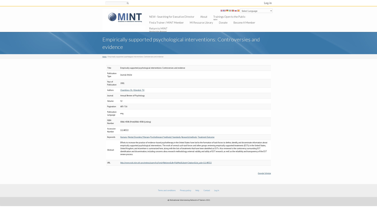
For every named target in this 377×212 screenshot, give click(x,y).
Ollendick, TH (138, 90)
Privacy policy (185, 190)
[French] (224, 11)
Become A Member (244, 22)
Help (197, 190)
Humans (123, 137)
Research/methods (189, 137)
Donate (223, 22)
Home (104, 57)
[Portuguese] (233, 11)
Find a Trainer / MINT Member (166, 22)
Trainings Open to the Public (229, 16)
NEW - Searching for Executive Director (171, 16)
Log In (216, 190)
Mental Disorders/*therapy (138, 137)
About (203, 16)
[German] (227, 11)
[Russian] (235, 11)
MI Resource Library (201, 22)
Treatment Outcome (206, 137)
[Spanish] (238, 11)
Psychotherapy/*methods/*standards (165, 137)
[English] (221, 11)
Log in (268, 3)
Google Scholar (264, 173)
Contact (207, 190)
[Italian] (230, 11)
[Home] (123, 19)
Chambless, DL (126, 90)
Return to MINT (158, 28)
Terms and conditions (167, 190)
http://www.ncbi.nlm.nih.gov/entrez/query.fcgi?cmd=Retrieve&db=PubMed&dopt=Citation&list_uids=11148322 (166, 163)
